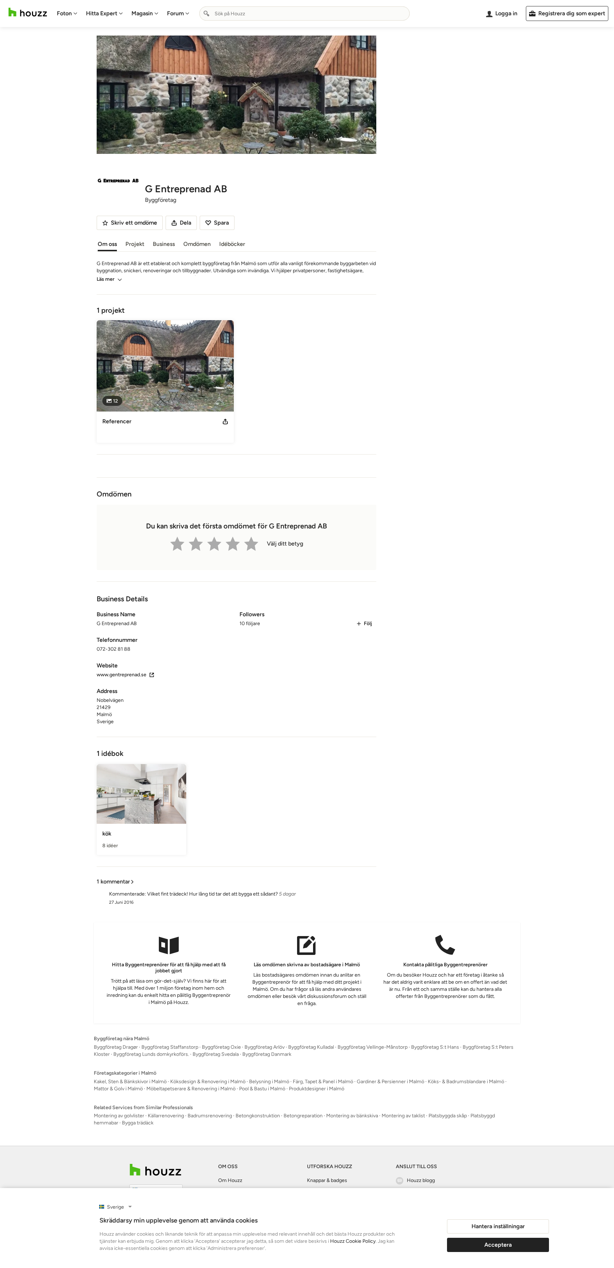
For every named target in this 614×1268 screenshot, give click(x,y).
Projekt (134, 244)
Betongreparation (303, 1116)
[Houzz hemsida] (28, 12)
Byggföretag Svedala (216, 1054)
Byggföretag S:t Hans (435, 1047)
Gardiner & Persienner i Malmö (390, 1082)
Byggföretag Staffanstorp (169, 1047)
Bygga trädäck (138, 1123)
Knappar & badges (327, 1180)
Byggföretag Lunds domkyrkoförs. (151, 1054)
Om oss (107, 244)
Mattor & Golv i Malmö (118, 1089)
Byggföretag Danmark (266, 1054)
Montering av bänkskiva (352, 1116)
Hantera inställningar (498, 1226)
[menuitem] (67, 13)
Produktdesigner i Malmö (316, 1089)
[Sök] (206, 13)
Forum (175, 13)
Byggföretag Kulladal (311, 1047)
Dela (185, 222)
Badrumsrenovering (210, 1116)
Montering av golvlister (119, 1116)
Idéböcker (232, 244)
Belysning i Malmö (269, 1082)
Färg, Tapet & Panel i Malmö (323, 1082)
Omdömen (197, 244)
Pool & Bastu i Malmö (262, 1089)
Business (164, 244)
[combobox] (304, 13)
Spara (221, 222)
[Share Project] (225, 421)
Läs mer (105, 279)
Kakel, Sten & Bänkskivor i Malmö (130, 1082)
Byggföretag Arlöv (264, 1047)
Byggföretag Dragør (116, 1047)
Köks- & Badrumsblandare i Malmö (466, 1082)
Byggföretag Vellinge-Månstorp (373, 1047)
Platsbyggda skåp (448, 1116)
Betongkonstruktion (258, 1116)
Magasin (142, 13)
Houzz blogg (421, 1180)
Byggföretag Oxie (221, 1047)
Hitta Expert (101, 13)
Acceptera (498, 1244)
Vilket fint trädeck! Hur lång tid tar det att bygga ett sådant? (212, 894)
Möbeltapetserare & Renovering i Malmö (191, 1089)
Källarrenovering (166, 1116)
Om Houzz (230, 1180)
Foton (64, 13)
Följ (368, 623)
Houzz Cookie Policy (353, 1241)
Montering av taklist (403, 1116)
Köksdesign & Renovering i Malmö (208, 1082)
